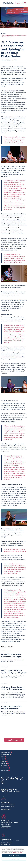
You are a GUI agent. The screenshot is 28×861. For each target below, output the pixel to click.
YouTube (16, 778)
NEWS (4, 33)
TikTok (2, 782)
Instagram (7, 778)
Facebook (2, 778)
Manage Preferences (14, 859)
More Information (17, 852)
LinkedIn (12, 778)
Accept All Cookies (14, 855)
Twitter (21, 778)
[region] (14, 853)
